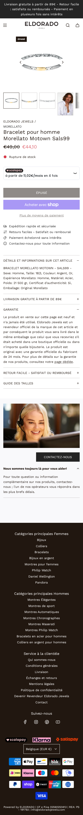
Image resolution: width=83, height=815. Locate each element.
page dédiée (63, 362)
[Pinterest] (47, 722)
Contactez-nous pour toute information (39, 243)
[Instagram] (36, 722)
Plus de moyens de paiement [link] (41, 215)
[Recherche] (68, 25)
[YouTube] (58, 722)
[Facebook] (25, 722)
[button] (20, 62)
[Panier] (77, 25)
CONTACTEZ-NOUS (58, 457)
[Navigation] (5, 25)
